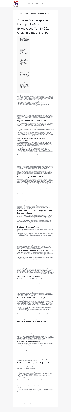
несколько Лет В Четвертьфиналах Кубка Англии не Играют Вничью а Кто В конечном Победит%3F (24, 87)
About (32, 3)
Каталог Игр (21, 41)
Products (36, 3)
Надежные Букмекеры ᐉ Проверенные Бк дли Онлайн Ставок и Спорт (24, 66)
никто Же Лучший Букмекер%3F (24, 85)
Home (29, 3)
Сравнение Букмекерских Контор (24, 42)
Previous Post (15, 408)
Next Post (56, 408)
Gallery (42, 3)
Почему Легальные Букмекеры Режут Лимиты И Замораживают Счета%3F (24, 60)
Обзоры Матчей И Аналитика (24, 84)
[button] (38, 4)
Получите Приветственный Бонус (24, 52)
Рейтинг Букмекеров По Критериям (24, 53)
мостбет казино (42, 125)
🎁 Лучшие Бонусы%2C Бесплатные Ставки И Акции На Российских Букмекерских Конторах (24, 63)
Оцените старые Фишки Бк (23, 38)
